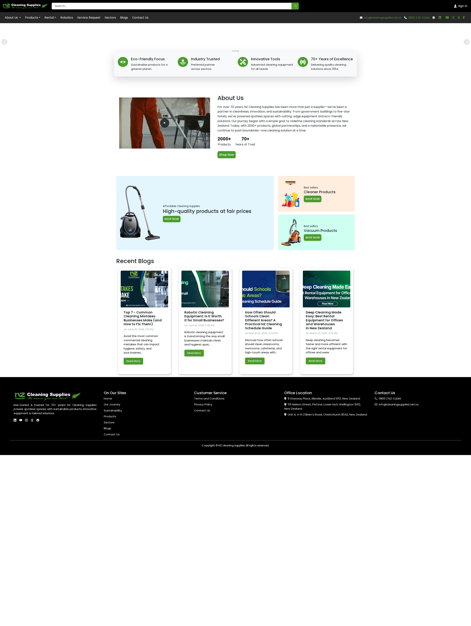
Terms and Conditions (209, 565)
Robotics (66, 17)
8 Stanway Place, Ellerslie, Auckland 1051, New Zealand (324, 565)
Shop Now (226, 321)
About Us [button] (12, 17)
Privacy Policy (203, 571)
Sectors (110, 17)
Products (31, 17)
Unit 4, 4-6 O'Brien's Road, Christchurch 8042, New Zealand (327, 581)
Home (108, 565)
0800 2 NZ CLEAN (418, 17)
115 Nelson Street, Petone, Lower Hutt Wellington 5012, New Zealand (322, 573)
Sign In (462, 6)
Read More (133, 527)
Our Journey (112, 571)
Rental (49, 17)
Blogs (124, 17)
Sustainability (113, 577)
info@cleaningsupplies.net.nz (382, 17)
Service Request (88, 17)
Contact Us (140, 17)
